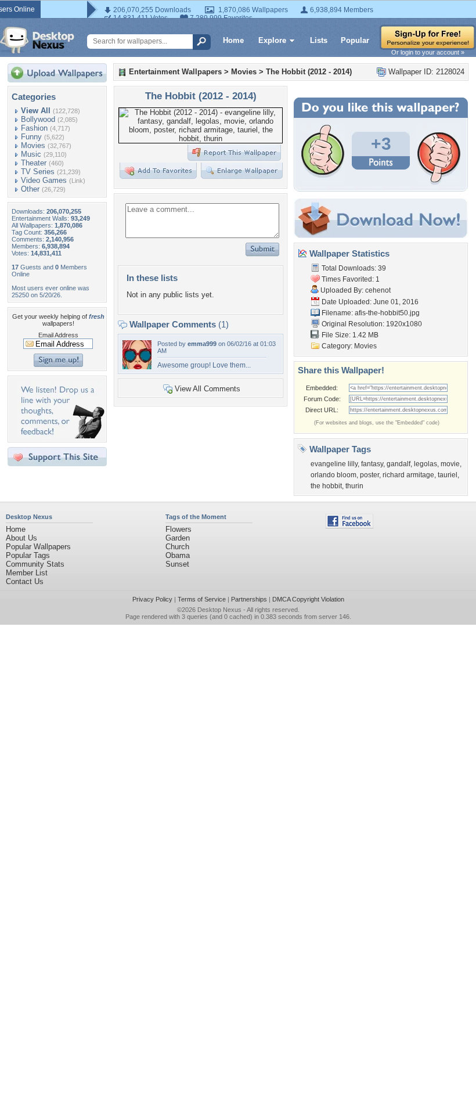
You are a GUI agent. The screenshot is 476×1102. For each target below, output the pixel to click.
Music (31, 154)
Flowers (178, 529)
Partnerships (249, 599)
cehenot (378, 290)
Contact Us (25, 581)
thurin (354, 486)
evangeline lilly (334, 464)
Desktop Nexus (219, 609)
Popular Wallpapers (38, 546)
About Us (21, 538)
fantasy (372, 464)
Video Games (44, 180)
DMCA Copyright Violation (308, 599)
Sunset (177, 564)
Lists (318, 40)
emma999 (202, 343)
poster (369, 475)
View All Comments (207, 388)
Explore (272, 40)
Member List (27, 572)
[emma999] (137, 366)
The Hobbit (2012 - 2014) (309, 71)
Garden (177, 538)
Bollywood (38, 119)
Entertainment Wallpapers (175, 71)
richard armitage (408, 475)
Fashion (34, 128)
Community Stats (35, 564)
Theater (33, 163)
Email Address (58, 335)
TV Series (38, 171)
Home (233, 40)
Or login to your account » (427, 52)
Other (30, 189)
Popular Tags (28, 555)
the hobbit (326, 486)
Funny (31, 136)
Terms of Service (202, 599)
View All (36, 110)
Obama (177, 555)
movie (450, 464)
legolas (425, 464)
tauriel (447, 475)
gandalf (398, 464)
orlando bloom (333, 475)
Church (177, 546)
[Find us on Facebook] (349, 525)
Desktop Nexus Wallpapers (37, 40)
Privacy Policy (152, 599)
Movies (33, 145)
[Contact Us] (60, 435)
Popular (355, 40)
